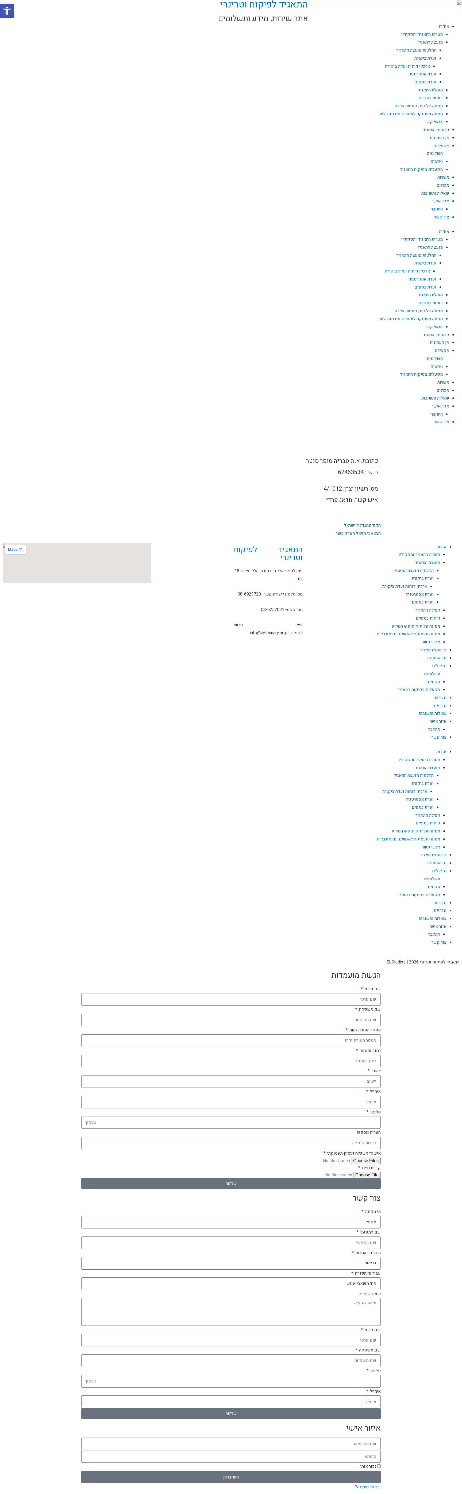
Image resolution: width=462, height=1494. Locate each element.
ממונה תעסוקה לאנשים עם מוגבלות (411, 114)
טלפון (375, 1112)
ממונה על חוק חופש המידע (418, 311)
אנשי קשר (434, 121)
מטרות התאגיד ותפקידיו (422, 239)
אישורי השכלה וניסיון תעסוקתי (353, 1153)
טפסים (436, 161)
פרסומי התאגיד (436, 129)
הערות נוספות (369, 1132)
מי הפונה (372, 1211)
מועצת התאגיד (430, 247)
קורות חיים (371, 1168)
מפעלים (442, 146)
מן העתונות (439, 138)
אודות (444, 231)
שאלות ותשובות (435, 193)
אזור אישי (440, 201)
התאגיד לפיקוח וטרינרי (268, 554)
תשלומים (435, 153)
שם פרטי (372, 989)
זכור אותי (368, 1466)
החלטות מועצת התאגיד (416, 255)
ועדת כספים (425, 287)
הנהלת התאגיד (430, 295)
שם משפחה (369, 1009)
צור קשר (441, 217)
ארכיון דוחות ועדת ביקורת (407, 271)
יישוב (375, 1071)
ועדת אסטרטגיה (422, 279)
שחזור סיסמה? (368, 1487)
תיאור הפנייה (370, 1294)
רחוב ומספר (370, 1050)
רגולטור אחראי (368, 1253)
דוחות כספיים (430, 303)
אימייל (375, 1091)
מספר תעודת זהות (364, 1030)
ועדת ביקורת (425, 263)
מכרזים (443, 185)
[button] (7, 11)
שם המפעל (370, 1232)
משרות (443, 177)
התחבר (437, 209)
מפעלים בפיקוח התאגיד (421, 169)
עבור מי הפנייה (367, 1273)
